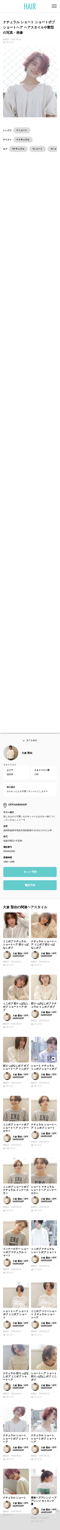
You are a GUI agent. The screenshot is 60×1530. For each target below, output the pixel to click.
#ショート (37, 149)
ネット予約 (30, 873)
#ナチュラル (18, 149)
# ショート (22, 130)
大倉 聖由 (27, 754)
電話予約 (30, 886)
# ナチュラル (23, 139)
